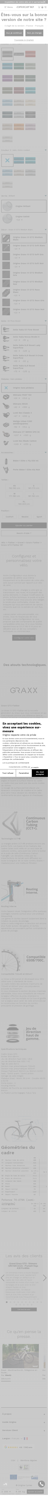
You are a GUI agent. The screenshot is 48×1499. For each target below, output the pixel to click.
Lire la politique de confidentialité (16, 763)
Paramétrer (24, 773)
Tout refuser (8, 773)
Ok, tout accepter (40, 773)
